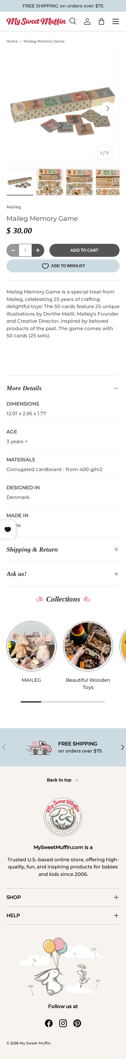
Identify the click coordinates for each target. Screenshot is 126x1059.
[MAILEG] (31, 646)
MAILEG (31, 680)
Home (12, 41)
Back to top (60, 779)
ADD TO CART (84, 250)
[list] (63, 108)
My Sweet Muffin (35, 1043)
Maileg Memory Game (44, 41)
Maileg (13, 206)
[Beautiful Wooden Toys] (88, 646)
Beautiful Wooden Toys (88, 684)
